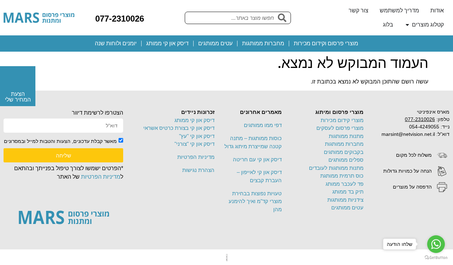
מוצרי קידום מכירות (342, 120)
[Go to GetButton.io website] (436, 257)
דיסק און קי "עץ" (196, 136)
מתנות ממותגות (346, 136)
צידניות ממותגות (345, 200)
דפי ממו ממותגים (263, 125)
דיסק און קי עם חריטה (257, 159)
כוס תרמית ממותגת (341, 176)
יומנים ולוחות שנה (116, 43)
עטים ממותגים (215, 43)
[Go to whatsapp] (436, 244)
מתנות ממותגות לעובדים (336, 168)
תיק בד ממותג (347, 192)
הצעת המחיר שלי (18, 97)
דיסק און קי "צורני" (194, 144)
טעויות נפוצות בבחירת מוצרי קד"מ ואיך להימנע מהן (255, 201)
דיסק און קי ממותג (167, 43)
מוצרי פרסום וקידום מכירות (326, 43)
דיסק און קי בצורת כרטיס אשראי (178, 128)
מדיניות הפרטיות (195, 157)
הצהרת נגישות (198, 170)
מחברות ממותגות (263, 43)
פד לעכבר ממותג (344, 184)
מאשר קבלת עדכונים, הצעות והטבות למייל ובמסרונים (60, 141)
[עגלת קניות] (155, 17)
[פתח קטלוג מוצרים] (407, 25)
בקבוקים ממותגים (343, 152)
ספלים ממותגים (345, 160)
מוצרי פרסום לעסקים (339, 128)
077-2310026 (119, 18)
